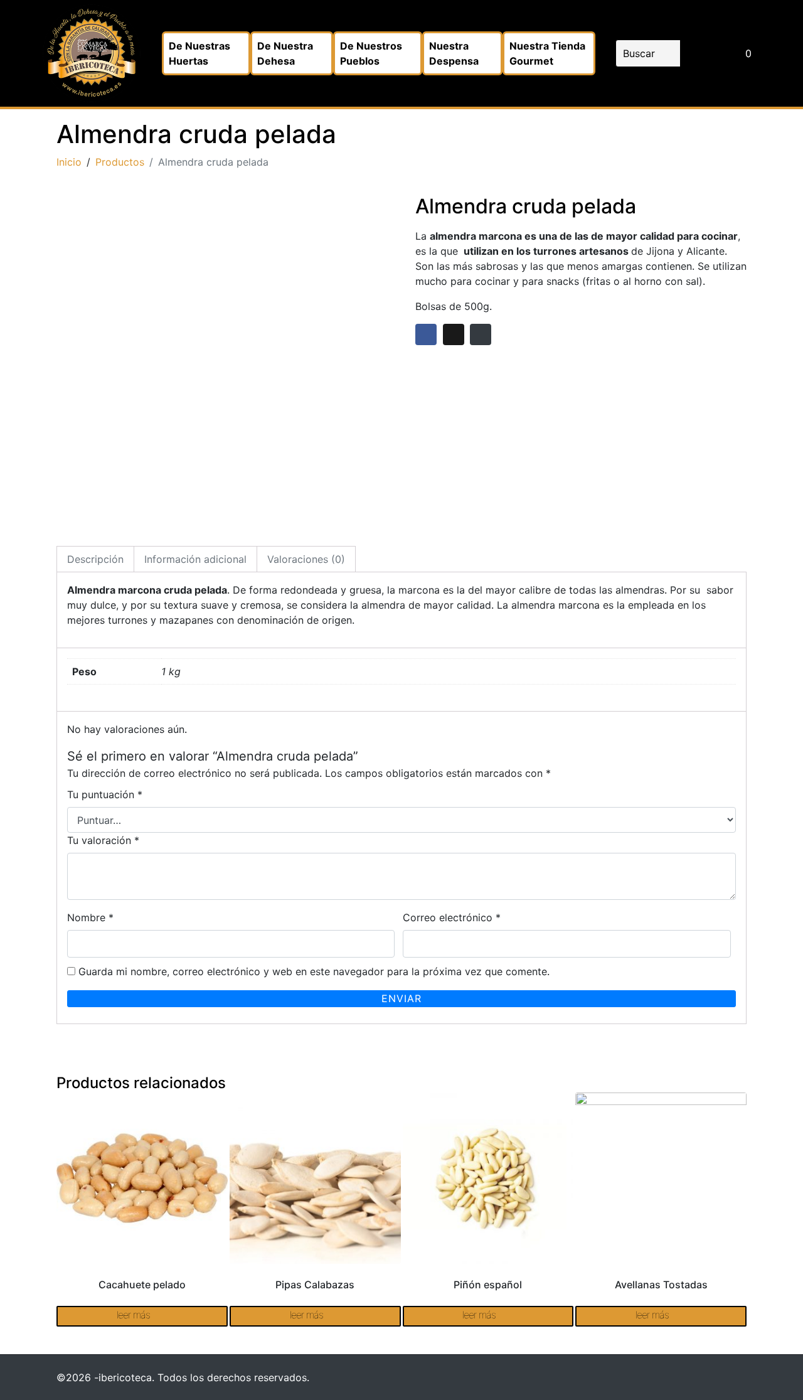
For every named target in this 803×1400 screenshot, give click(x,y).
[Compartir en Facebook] (426, 334)
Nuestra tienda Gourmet (547, 53)
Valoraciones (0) (306, 559)
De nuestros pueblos (371, 53)
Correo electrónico (452, 917)
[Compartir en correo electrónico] (480, 334)
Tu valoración (103, 840)
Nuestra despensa (454, 53)
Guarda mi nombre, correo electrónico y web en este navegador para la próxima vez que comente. (314, 971)
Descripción (95, 559)
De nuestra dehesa (285, 53)
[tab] (95, 559)
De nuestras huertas (199, 53)
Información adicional (195, 559)
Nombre (90, 917)
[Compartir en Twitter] (453, 334)
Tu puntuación (104, 794)
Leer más (133, 1314)
